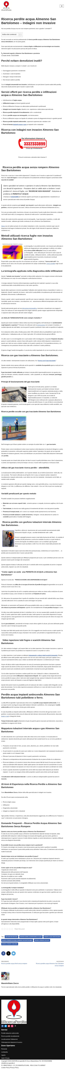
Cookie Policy (5, 1067)
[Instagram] (12, 1026)
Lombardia (4, 1052)
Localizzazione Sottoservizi (9, 1039)
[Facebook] (3, 953)
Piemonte (4, 1049)
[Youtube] (9, 1026)
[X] (8, 953)
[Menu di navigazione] (62, 6)
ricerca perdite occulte (42, 940)
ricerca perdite (51, 263)
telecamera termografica (29, 308)
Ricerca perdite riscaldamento (10, 1036)
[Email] (13, 953)
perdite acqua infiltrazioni (52, 936)
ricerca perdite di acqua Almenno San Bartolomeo (17, 940)
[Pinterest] (15, 1026)
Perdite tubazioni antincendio (10, 1033)
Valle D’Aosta (5, 1058)
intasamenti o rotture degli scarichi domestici (43, 655)
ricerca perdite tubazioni (9, 944)
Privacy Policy (14, 1067)
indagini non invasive (12, 936)
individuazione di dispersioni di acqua (31, 936)
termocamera (41, 325)
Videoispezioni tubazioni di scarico (11, 1042)
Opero (3, 226)
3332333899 (14, 197)
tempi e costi (5, 716)
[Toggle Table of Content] (19, 34)
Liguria (3, 1055)
